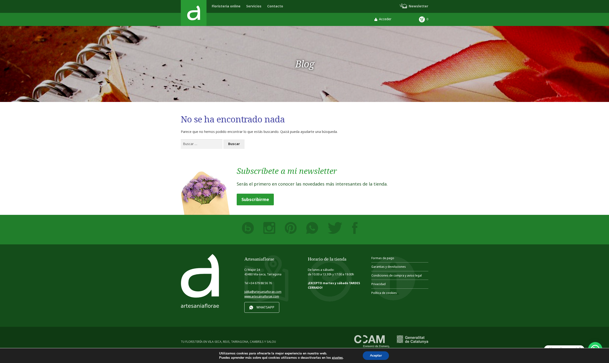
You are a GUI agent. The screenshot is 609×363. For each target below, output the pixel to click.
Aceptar (376, 355)
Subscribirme (255, 199)
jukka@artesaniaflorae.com (262, 292)
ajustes (337, 358)
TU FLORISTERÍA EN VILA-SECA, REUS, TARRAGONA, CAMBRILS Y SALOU (228, 341)
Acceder (385, 19)
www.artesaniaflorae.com (261, 296)
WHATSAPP (265, 307)
